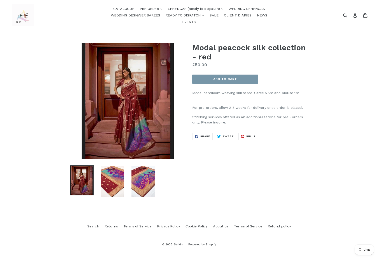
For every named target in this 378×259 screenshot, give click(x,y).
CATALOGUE (123, 9)
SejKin (178, 244)
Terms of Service (137, 226)
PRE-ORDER (152, 8)
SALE (214, 15)
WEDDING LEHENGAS (247, 9)
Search (93, 226)
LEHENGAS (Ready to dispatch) (196, 8)
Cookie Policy (197, 226)
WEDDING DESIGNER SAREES (135, 15)
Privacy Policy (168, 226)
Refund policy (279, 226)
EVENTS (189, 22)
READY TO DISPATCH (186, 15)
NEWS (262, 15)
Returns (111, 226)
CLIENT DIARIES (238, 15)
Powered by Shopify (202, 244)
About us (221, 226)
